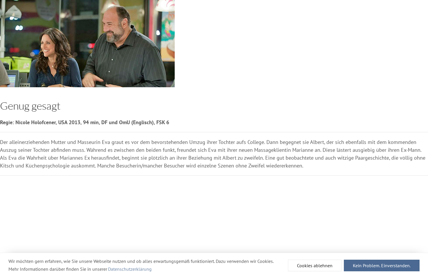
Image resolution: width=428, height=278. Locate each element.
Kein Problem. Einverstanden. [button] (382, 265)
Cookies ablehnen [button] (315, 265)
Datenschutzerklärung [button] (130, 269)
